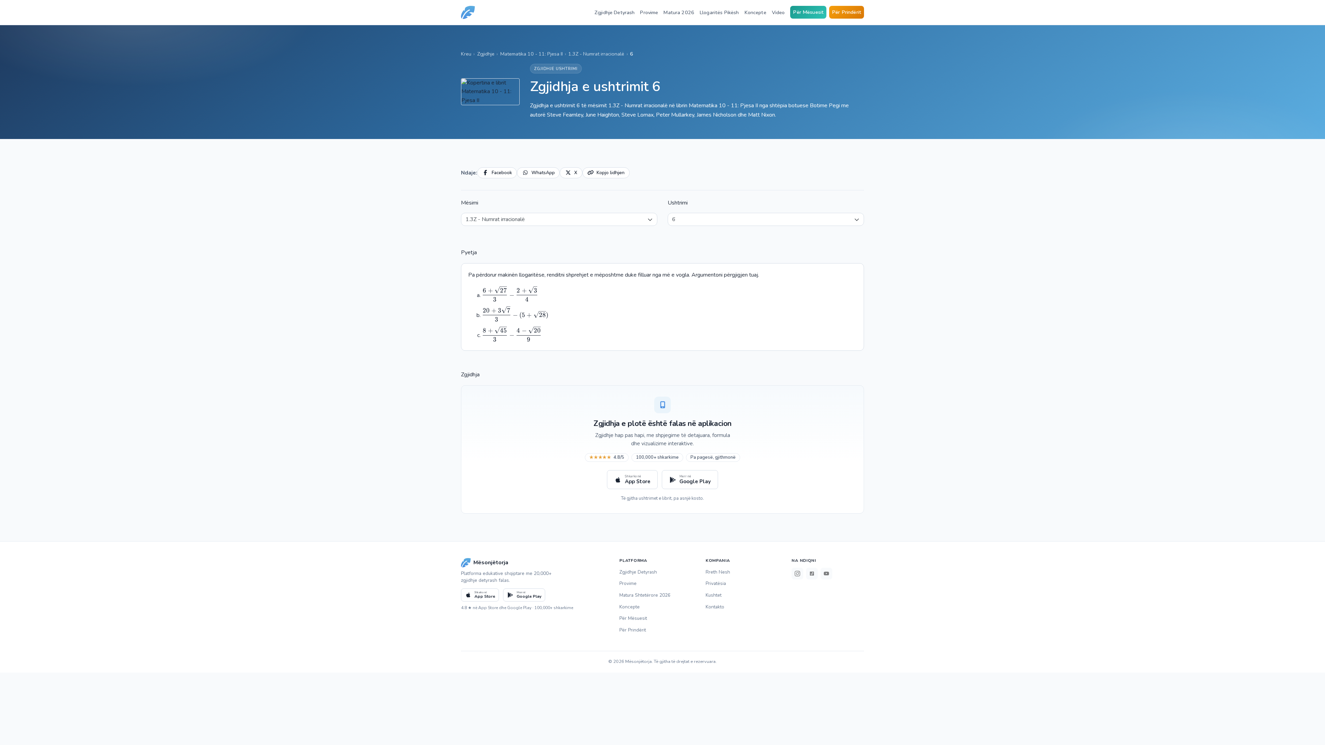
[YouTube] (826, 573)
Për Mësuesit (808, 12)
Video (778, 12)
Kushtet (714, 595)
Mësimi (469, 203)
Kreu (466, 53)
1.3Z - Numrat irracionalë (596, 53)
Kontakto (715, 607)
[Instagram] (797, 573)
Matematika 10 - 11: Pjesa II (531, 53)
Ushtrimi (678, 203)
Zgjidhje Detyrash (615, 12)
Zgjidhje (485, 53)
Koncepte (755, 12)
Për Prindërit (846, 12)
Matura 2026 (679, 12)
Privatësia (716, 583)
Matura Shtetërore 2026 (644, 595)
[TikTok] (812, 573)
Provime (649, 12)
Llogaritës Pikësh (719, 12)
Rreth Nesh (718, 572)
